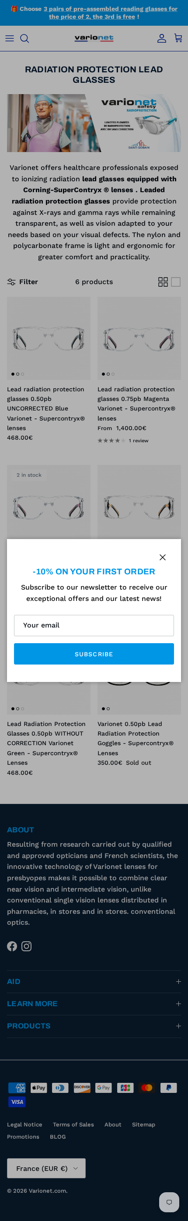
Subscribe (94, 654)
